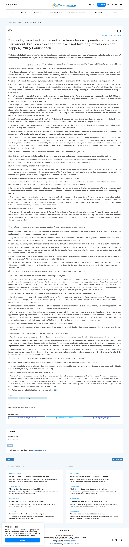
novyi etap (22, 398)
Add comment (12, 436)
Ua (108, 4)
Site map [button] (63, 530)
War (13, 12)
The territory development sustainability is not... (28, 489)
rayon (45, 398)
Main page (12, 22)
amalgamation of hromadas (34, 398)
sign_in (43, 450)
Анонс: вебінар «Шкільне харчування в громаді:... (90, 476)
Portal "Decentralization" (70, 540)
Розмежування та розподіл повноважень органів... (29, 476)
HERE (55, 390)
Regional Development (55, 12)
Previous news (117, 459)
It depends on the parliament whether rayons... (27, 514)
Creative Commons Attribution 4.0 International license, (64, 543)
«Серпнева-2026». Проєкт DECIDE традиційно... (89, 501)
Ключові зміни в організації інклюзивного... (87, 514)
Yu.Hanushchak (13, 398)
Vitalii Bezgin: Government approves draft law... (88, 489)
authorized (35, 450)
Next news (10, 459)
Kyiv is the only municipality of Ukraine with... (27, 501)
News (20, 22)
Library (115, 12)
